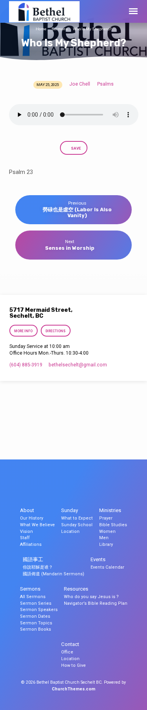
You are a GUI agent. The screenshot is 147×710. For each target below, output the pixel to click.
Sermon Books (35, 629)
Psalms (105, 84)
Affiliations (31, 544)
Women (107, 531)
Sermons (59, 29)
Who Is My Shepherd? (92, 29)
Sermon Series (35, 603)
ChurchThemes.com (73, 689)
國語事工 (33, 559)
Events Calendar (107, 567)
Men (104, 537)
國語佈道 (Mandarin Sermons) (53, 573)
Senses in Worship (69, 248)
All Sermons (32, 596)
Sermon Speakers (39, 609)
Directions (55, 331)
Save (75, 148)
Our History (31, 518)
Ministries (110, 510)
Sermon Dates (35, 616)
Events (98, 559)
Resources (76, 589)
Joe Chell (79, 84)
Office (67, 652)
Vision (26, 531)
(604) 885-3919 (25, 365)
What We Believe (37, 524)
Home (41, 29)
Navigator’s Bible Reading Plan (95, 603)
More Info (24, 331)
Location (70, 531)
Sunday (69, 510)
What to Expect (77, 518)
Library (106, 544)
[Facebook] (73, 486)
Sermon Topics (36, 623)
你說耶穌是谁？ (38, 567)
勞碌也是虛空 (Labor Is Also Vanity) (77, 212)
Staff (25, 537)
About (27, 510)
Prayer (106, 518)
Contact (70, 644)
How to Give (73, 665)
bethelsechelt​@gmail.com (78, 365)
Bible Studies (113, 524)
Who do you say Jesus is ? (91, 596)
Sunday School (77, 524)
